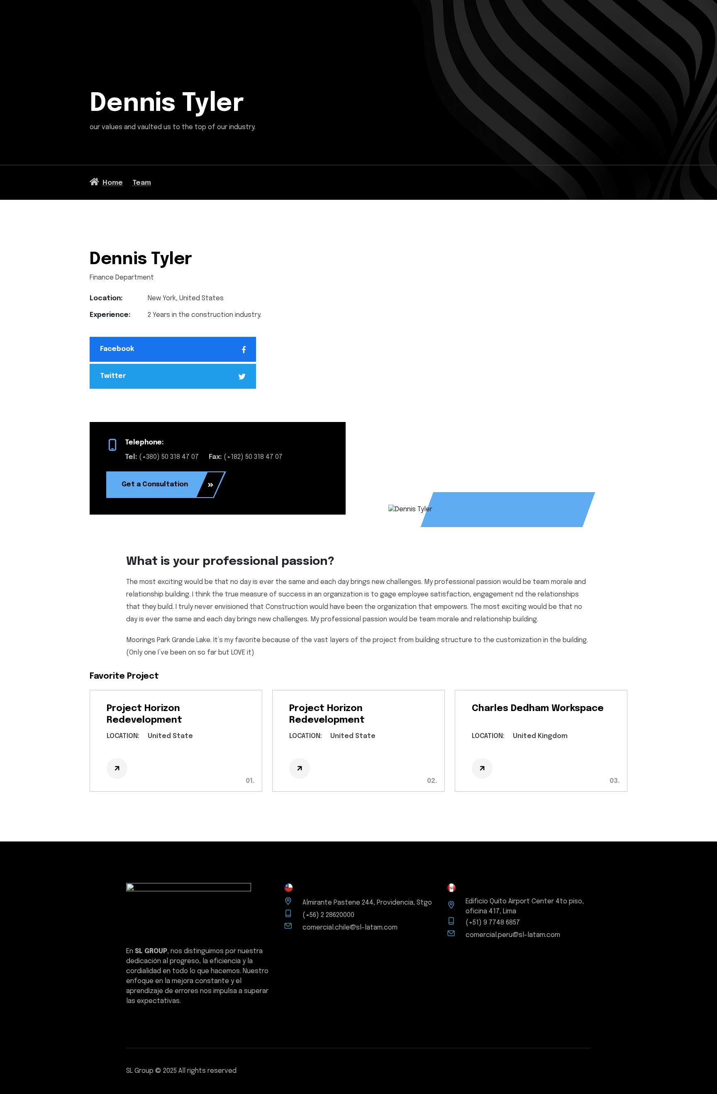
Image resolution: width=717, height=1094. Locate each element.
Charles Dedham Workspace (538, 708)
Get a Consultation (155, 484)
